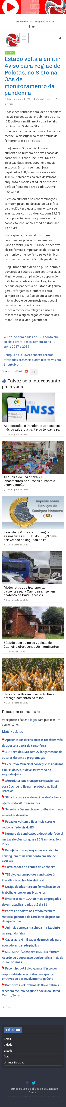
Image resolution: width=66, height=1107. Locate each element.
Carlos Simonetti (44, 99)
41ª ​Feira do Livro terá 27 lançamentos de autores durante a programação (29, 481)
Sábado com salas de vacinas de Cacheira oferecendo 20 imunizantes (31, 645)
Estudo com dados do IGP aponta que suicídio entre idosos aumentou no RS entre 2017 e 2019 (31, 341)
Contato (34, 1092)
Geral (7, 1056)
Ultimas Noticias (26, 52)
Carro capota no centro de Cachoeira (30, 867)
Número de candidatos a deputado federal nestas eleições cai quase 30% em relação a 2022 (32, 839)
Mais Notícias (12, 732)
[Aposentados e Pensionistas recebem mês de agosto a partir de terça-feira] (28, 395)
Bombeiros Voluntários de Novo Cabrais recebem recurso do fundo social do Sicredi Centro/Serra (31, 990)
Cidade (8, 1044)
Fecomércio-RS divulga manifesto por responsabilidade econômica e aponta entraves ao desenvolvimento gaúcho (29, 974)
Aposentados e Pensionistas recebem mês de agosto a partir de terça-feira (32, 428)
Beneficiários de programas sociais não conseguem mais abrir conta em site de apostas (30, 855)
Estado (9, 52)
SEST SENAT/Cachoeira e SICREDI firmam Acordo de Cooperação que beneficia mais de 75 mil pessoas (32, 957)
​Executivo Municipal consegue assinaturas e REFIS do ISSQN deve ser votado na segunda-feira (30, 536)
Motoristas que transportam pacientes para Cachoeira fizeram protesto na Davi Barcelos (29, 591)
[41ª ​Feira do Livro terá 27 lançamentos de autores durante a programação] (33, 443)
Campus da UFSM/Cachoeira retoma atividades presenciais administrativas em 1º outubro (32, 359)
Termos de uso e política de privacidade (33, 1088)
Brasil (7, 1038)
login (33, 720)
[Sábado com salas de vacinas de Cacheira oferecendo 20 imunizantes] (33, 609)
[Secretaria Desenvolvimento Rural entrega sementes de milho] (33, 660)
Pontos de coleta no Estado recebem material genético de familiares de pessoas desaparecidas (31, 916)
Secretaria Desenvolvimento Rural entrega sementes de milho (29, 696)
